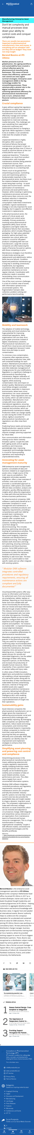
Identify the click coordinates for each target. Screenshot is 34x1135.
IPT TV (8, 1113)
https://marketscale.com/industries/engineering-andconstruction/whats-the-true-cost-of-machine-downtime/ (16, 836)
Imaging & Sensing (12, 1091)
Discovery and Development (14, 1096)
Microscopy (9, 1108)
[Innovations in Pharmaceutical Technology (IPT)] (17, 4)
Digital (8, 1094)
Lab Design (9, 1101)
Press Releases (11, 1103)
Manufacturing (10, 1099)
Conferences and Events (13, 1111)
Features (9, 1106)
